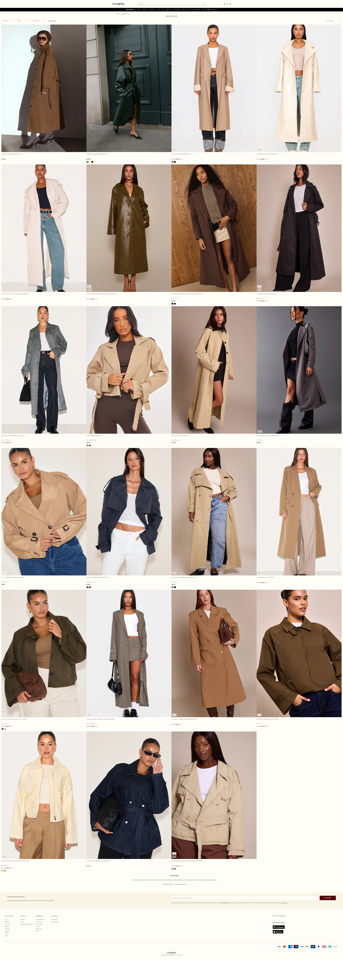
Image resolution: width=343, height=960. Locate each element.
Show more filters (52, 20)
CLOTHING (138, 9)
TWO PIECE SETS (176, 9)
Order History (54, 919)
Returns (7, 922)
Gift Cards (7, 928)
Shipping (7, 926)
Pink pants (201, 880)
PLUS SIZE (158, 9)
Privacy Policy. (284, 902)
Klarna (6, 933)
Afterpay (7, 931)
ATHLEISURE (151, 9)
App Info (38, 926)
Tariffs (37, 931)
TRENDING (168, 9)
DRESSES (144, 9)
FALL (163, 9)
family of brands (225, 902)
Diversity (22, 922)
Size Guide (7, 924)
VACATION (189, 9)
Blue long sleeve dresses (211, 880)
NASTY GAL (214, 9)
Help (6, 919)
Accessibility (39, 928)
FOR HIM (203, 9)
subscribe (328, 898)
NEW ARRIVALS (130, 9)
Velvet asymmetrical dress (191, 880)
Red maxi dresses (147, 880)
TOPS (183, 9)
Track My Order (54, 922)
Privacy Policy (39, 922)
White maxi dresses (137, 880)
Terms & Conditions (40, 919)
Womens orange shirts (168, 884)
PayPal (6, 935)
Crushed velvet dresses (180, 884)
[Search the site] (204, 4)
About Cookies (39, 924)
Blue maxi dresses (168, 880)
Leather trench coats (178, 880)
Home (117, 13)
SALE (208, 9)
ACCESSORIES (196, 9)
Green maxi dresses (157, 880)
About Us (22, 919)
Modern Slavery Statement (26, 924)
